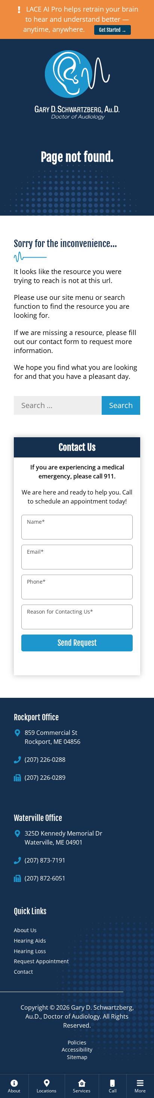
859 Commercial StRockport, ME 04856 (52, 737)
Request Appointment (41, 961)
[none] (14, 1086)
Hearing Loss (30, 951)
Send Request (77, 643)
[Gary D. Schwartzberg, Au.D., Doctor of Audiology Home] (77, 81)
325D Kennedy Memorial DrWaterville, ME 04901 (63, 837)
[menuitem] (14, 1086)
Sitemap (77, 1057)
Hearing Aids (30, 940)
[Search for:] (58, 405)
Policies (77, 1042)
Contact (23, 971)
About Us (25, 930)
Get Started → (112, 30)
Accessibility (77, 1049)
